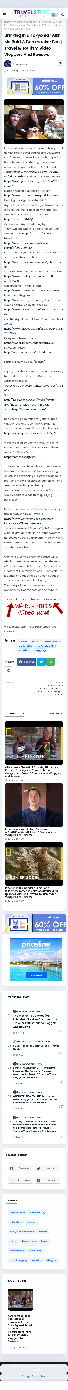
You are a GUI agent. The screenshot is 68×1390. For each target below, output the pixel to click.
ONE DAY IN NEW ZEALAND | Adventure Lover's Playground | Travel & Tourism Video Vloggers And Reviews (35, 1099)
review (22, 641)
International (17, 1212)
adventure (16, 1222)
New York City (37, 1212)
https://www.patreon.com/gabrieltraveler (31, 195)
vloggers (52, 1260)
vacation (24, 650)
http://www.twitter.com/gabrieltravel (28, 352)
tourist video (29, 1241)
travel (44, 1241)
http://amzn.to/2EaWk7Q (38, 233)
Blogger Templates (33, 1376)
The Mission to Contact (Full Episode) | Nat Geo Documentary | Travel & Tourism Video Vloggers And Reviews (35, 1021)
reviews (43, 1231)
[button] (62, 14)
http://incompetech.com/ (29, 409)
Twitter (41, 662)
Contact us (49, 1366)
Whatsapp (50, 662)
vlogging (18, 22)
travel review (52, 641)
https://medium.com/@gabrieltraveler (29, 343)
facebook (24, 1168)
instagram (23, 1180)
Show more (55, 713)
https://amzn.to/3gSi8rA (20, 457)
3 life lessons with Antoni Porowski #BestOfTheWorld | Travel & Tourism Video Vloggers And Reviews (31, 832)
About (33, 1366)
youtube (50, 1180)
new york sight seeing (22, 1231)
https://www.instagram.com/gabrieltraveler (32, 300)
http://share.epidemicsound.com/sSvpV (30, 433)
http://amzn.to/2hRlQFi (18, 219)
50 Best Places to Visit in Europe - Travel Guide (36, 1047)
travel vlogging (46, 645)
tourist (35, 641)
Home (8, 22)
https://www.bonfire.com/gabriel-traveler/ (31, 290)
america (31, 1222)
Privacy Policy (34, 1370)
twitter (51, 1168)
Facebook (28, 661)
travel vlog (25, 645)
